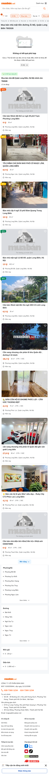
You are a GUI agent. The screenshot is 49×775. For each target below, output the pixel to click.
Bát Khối (8, 612)
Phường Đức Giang (12, 581)
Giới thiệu (4, 723)
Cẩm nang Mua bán (7, 746)
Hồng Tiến (8, 617)
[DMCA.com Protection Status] (31, 757)
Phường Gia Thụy (11, 585)
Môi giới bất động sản (8, 749)
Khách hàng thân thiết (31, 732)
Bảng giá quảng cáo (30, 723)
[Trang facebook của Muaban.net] (26, 746)
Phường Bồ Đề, (10, 269)
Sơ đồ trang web (6, 735)
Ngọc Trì (8, 635)
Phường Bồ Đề (10, 572)
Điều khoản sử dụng (7, 732)
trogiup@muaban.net (13, 713)
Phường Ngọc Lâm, (11, 174)
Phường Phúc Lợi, (11, 410)
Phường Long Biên (11, 590)
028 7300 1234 (11, 690)
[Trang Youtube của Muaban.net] (26, 751)
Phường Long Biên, (11, 127)
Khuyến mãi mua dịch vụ (32, 726)
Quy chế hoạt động (7, 726)
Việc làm (3, 755)
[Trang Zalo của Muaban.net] (31, 746)
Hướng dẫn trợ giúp (30, 735)
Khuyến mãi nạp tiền (30, 729)
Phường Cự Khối (11, 576)
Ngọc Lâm (8, 626)
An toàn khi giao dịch (7, 729)
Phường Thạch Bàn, (12, 552)
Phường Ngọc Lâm (12, 595)
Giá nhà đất (4, 752)
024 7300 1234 (27, 690)
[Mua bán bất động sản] (8, 3)
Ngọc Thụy (9, 630)
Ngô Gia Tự (9, 621)
